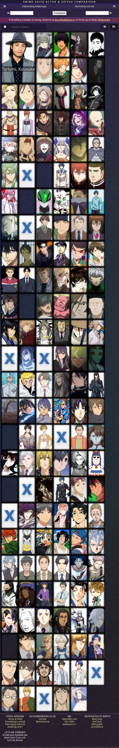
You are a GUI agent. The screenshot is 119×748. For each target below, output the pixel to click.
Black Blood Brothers (61, 692)
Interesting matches (15, 724)
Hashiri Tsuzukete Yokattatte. (44, 431)
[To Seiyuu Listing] (5, 27)
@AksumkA (104, 20)
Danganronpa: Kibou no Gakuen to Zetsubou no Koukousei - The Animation (78, 254)
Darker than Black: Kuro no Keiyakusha (27, 327)
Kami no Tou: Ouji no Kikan (96, 352)
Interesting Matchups (34, 6)
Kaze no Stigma (44, 614)
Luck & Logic (79, 351)
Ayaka (44, 326)
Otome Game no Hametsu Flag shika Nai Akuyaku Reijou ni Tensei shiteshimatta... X (9, 568)
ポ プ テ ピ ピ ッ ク (96, 457)
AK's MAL (69, 721)
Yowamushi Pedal (9, 248)
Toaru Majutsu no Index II (79, 561)
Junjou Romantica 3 (26, 641)
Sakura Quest (27, 298)
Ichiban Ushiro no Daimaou (78, 143)
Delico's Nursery (78, 378)
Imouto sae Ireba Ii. (61, 588)
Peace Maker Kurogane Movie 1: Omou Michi (78, 590)
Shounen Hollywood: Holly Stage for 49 (96, 199)
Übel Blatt (96, 141)
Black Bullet (27, 482)
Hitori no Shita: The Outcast (79, 692)
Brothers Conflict (79, 63)
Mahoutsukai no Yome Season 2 (61, 379)
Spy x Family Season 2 (96, 65)
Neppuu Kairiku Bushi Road (9, 300)
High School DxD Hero (96, 90)
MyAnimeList (42, 721)
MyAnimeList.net (84, 6)
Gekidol (44, 561)
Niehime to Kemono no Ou (27, 535)
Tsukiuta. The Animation (27, 431)
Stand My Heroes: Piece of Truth (26, 667)
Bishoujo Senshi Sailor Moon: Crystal (96, 431)
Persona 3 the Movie (61, 247)
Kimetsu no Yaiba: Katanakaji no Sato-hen (61, 197)
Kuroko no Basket (9, 667)
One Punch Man (27, 352)
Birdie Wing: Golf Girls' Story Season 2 (44, 224)
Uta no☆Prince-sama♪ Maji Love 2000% (61, 39)
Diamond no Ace (9, 378)
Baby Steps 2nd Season (96, 38)
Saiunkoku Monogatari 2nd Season (79, 484)
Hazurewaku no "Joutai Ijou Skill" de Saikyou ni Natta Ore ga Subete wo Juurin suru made (44, 150)
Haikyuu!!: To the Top (79, 510)
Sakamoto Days (96, 508)
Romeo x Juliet (44, 115)
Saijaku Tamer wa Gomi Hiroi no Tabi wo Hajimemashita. (62, 642)
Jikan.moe (97, 719)
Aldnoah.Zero (61, 665)
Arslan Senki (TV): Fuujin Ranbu (9, 484)
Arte (27, 691)
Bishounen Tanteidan (27, 169)
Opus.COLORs (61, 560)
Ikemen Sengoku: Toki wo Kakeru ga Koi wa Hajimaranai (96, 593)
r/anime (42, 719)
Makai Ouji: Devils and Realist (79, 117)
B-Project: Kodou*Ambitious (79, 667)
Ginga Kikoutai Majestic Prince (79, 641)
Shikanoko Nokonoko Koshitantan (61, 431)
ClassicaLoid (27, 115)
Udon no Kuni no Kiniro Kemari (9, 509)
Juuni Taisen (96, 562)
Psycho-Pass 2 (9, 430)
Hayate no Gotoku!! (96, 483)
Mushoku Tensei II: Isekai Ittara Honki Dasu (9, 222)
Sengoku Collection (61, 457)
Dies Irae (61, 167)
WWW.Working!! (44, 509)
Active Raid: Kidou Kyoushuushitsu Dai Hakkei (96, 328)
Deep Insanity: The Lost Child (44, 90)
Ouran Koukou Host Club (79, 301)
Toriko (27, 377)
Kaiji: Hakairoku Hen (61, 327)
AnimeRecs (97, 727)
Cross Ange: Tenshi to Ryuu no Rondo (9, 93)
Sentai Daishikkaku (44, 195)
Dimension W (27, 588)
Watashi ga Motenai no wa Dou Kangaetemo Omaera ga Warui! (96, 252)
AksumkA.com (69, 719)
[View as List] (104, 27)
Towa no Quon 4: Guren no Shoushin (96, 274)
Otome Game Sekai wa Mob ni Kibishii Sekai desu (9, 173)
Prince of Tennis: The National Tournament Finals (9, 539)
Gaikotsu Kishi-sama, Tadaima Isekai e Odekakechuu (27, 145)
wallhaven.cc (69, 724)
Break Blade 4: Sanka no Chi (78, 169)
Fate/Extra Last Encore (61, 64)
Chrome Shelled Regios (96, 116)
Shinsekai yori (27, 246)
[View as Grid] (113, 27)
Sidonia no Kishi (26, 612)
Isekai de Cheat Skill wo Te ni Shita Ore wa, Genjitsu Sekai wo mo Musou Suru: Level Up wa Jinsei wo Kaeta (79, 228)
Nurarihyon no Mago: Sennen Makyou (61, 301)
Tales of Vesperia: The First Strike (61, 353)
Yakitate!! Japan (79, 195)
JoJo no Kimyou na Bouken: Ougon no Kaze (61, 405)
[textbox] (21, 13)
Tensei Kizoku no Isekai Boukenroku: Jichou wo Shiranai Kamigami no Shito (96, 647)
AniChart (97, 721)
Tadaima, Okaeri (44, 378)
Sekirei (96, 221)
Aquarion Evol (61, 220)
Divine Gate (9, 351)
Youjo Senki (9, 143)
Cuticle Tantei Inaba (44, 457)
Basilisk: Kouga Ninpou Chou (9, 327)
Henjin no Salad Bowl (27, 561)
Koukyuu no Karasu (96, 300)
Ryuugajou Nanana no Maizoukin (44, 590)
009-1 (62, 89)
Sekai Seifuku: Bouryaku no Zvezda (96, 407)
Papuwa (61, 534)
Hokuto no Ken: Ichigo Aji (44, 483)
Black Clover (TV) (9, 117)
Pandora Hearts (9, 457)
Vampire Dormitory (27, 457)
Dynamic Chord (9, 614)
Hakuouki (27, 508)
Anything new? (15, 727)
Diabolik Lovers (62, 509)
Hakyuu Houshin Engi (44, 535)
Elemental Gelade (27, 195)
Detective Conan (44, 272)
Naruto (44, 246)
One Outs (44, 298)
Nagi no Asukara (96, 612)
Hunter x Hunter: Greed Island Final (96, 170)
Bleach (9, 195)
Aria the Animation (44, 64)
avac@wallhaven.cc (65, 20)
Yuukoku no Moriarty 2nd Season (26, 222)
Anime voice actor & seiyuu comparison (59, 1)
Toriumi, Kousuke (18, 68)
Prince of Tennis (78, 534)
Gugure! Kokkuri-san (9, 588)
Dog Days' (78, 90)
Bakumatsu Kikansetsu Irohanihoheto (61, 276)
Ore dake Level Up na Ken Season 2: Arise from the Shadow (44, 356)
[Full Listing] (5, 6)
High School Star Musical (44, 693)
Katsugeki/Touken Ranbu (27, 405)
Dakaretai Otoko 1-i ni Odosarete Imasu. (9, 642)
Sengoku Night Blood (79, 615)
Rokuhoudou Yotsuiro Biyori (26, 274)
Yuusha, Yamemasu (61, 116)
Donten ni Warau (44, 37)
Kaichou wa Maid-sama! (79, 274)
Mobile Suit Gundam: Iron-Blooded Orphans (61, 616)
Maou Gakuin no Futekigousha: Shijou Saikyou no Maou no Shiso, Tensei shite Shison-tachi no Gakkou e (78, 45)
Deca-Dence (44, 403)
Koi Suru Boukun (78, 405)
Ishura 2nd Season (9, 405)
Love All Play (10, 272)
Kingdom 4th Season (44, 666)
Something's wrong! (15, 721)
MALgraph (97, 724)
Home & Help (15, 719)
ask (23, 737)
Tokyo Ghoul (44, 169)
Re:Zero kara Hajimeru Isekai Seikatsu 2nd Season (79, 434)
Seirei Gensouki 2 (79, 458)
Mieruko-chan (9, 692)
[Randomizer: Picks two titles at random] (114, 6)
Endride (61, 141)
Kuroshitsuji (44, 639)
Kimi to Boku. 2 (27, 89)
